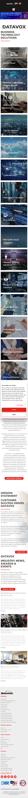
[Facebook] (2, 776)
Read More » (3, 610)
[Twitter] (12, 776)
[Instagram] (5, 776)
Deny (14, 414)
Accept (14, 409)
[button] (14, 9)
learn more (8, 197)
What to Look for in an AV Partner (10, 667)
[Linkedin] (8, 776)
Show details (20, 405)
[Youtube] (15, 776)
